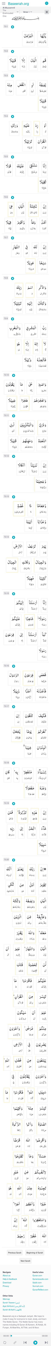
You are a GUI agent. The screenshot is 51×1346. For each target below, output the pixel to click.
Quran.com (37, 1275)
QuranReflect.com (40, 1289)
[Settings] (47, 12)
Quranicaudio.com (40, 1279)
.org (18, 3)
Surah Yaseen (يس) (11, 1302)
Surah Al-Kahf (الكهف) (12, 1309)
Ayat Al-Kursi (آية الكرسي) (14, 1306)
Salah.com (37, 1282)
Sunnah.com (38, 1286)
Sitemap (6, 1299)
